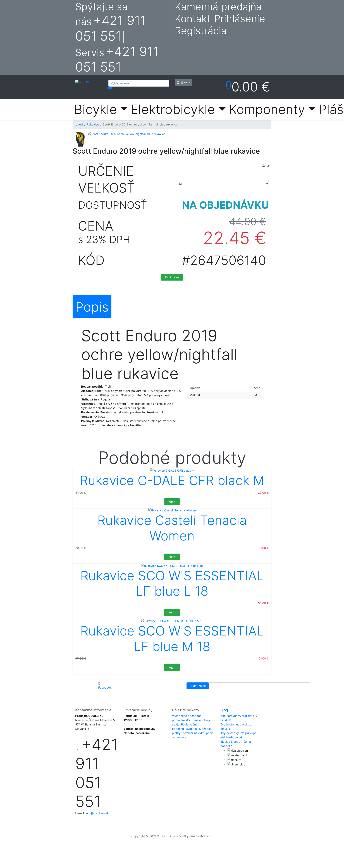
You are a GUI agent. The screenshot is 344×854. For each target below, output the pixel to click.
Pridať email (198, 686)
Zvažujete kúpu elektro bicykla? (236, 726)
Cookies (192, 728)
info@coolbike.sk (97, 813)
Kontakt (192, 19)
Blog (224, 710)
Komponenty (267, 109)
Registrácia (201, 31)
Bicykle (95, 109)
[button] (74, 139)
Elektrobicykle (173, 109)
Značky (182, 82)
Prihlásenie (239, 19)
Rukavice (93, 124)
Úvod (79, 124)
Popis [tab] (92, 307)
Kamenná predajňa (218, 7)
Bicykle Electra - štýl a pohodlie (235, 744)
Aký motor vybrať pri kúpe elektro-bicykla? (238, 735)
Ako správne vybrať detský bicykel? (238, 718)
